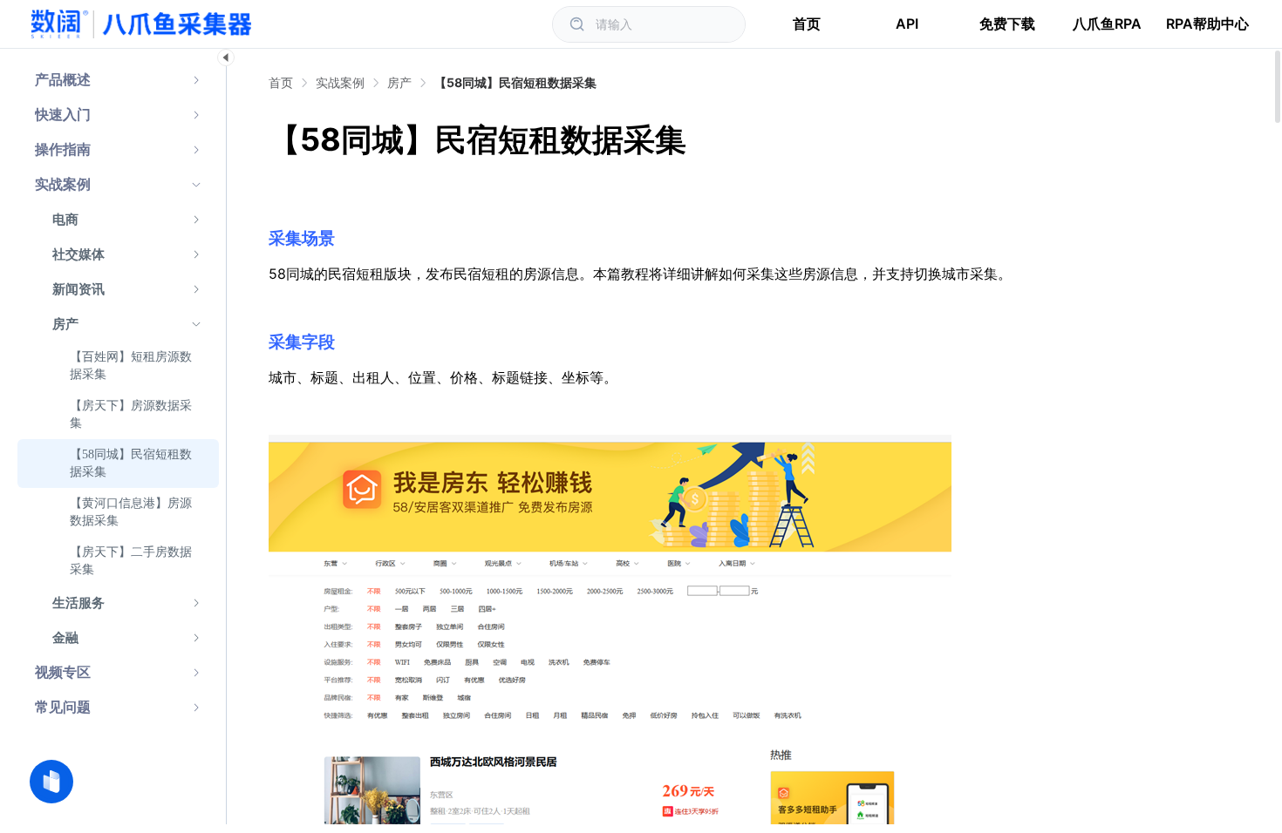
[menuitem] (118, 80)
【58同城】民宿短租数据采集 (515, 82)
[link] (340, 83)
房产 (399, 82)
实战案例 (340, 82)
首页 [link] (281, 83)
